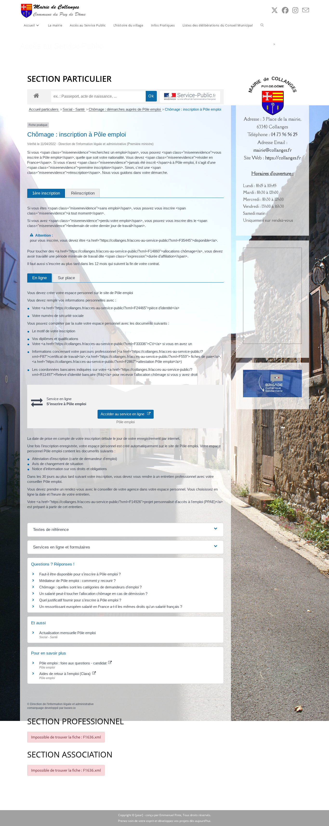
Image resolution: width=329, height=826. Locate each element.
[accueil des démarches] (36, 95)
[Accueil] (270, 44)
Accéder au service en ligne (124, 414)
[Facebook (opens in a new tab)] (285, 10)
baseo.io (70, 708)
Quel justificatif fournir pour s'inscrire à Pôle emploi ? (80, 600)
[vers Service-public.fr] (190, 97)
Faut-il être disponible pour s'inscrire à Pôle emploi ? (80, 574)
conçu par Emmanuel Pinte (163, 815)
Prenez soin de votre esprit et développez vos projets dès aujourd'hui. (164, 821)
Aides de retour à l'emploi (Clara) (65, 674)
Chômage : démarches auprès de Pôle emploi (125, 109)
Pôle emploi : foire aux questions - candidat (73, 663)
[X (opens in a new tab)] (274, 10)
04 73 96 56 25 (284, 134)
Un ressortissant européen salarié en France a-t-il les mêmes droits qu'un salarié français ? (110, 607)
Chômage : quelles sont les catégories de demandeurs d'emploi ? (90, 587)
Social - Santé (74, 109)
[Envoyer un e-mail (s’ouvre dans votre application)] (305, 10)
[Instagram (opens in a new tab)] (295, 10)
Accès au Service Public (292, 44)
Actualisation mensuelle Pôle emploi (67, 633)
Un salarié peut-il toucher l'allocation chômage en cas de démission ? (93, 594)
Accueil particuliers (44, 109)
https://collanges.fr (283, 158)
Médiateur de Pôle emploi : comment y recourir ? (77, 581)
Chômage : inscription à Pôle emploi (193, 109)
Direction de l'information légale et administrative (62, 704)
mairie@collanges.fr (272, 150)
